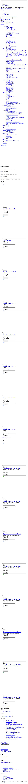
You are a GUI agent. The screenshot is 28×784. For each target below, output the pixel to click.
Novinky (5, 21)
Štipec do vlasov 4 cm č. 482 (9, 303)
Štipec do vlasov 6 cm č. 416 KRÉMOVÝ (12, 534)
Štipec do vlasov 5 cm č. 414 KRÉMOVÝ (12, 468)
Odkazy (2, 10)
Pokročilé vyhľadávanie (5, 19)
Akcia (2, 21)
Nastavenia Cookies (7, 771)
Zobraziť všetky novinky (6, 437)
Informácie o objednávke (8, 778)
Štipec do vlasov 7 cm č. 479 (9, 397)
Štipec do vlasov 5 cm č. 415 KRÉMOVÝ (12, 501)
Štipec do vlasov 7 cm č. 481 (9, 334)
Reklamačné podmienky (8, 768)
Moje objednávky (6, 777)
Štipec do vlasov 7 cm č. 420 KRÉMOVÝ (12, 632)
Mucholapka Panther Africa (9, 208)
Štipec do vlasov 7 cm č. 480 (9, 366)
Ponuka (2, 24)
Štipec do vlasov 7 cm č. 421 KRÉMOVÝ (12, 664)
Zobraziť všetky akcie (5, 705)
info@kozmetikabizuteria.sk (14, 8)
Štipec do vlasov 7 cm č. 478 (9, 429)
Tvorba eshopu (7, 781)
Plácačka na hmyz (7, 240)
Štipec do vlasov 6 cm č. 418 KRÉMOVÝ (12, 599)
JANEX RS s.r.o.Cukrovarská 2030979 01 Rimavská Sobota (6, 750)
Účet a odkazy (3, 145)
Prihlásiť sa (5, 13)
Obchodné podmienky (7, 766)
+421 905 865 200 (4, 8)
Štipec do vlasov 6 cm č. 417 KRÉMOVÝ (12, 566)
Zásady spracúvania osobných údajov (11, 769)
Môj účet (5, 776)
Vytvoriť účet (6, 14)
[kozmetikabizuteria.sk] (5, 743)
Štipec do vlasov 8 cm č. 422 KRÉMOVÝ (12, 697)
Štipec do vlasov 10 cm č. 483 (9, 271)
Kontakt (8, 21)
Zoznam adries (6, 779)
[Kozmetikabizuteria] (11, 16)
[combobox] (7, 18)
